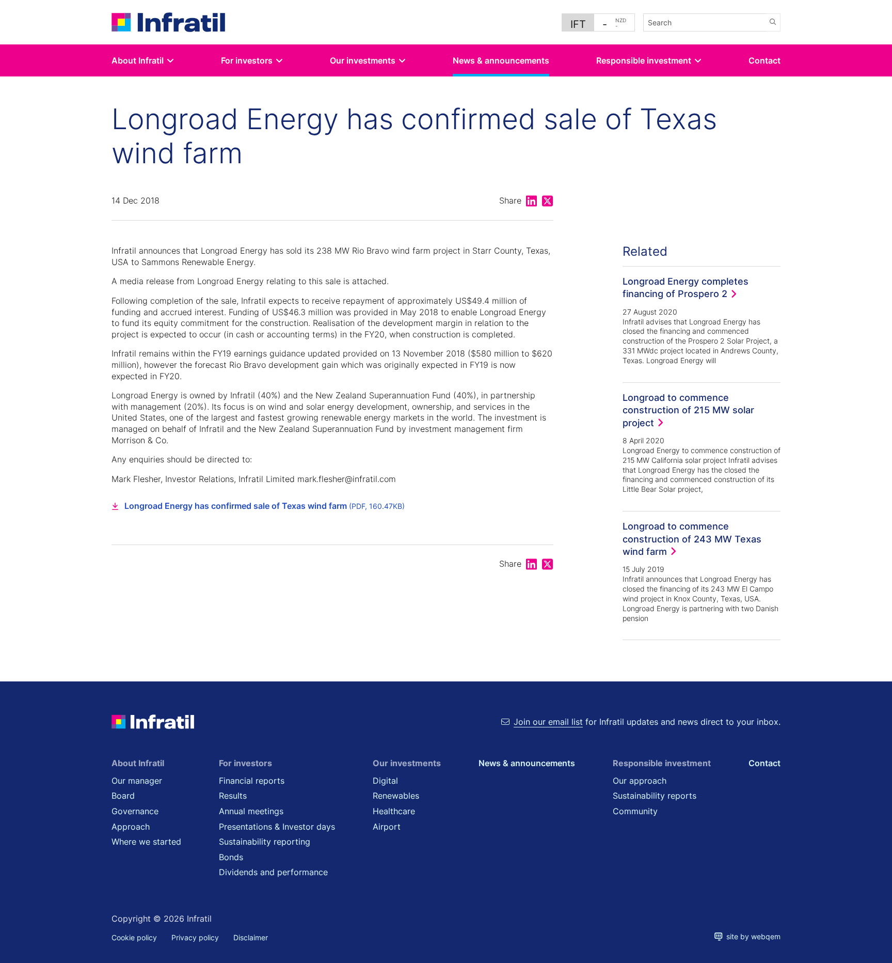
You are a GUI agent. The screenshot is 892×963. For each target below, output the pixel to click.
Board (123, 795)
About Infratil (138, 60)
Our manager (137, 780)
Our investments (362, 60)
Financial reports (251, 780)
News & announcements (501, 60)
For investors (247, 60)
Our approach (639, 780)
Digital (385, 780)
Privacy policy (195, 937)
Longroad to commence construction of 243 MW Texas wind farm (692, 538)
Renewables (396, 795)
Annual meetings (251, 811)
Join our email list (548, 721)
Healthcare (394, 811)
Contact (764, 60)
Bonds (231, 857)
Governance (135, 811)
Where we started (146, 841)
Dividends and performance (273, 872)
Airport (387, 826)
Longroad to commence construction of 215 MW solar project (688, 410)
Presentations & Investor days (277, 826)
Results (233, 795)
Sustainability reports (654, 795)
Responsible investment (643, 60)
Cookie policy (134, 937)
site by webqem (751, 936)
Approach (131, 826)
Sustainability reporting (264, 841)
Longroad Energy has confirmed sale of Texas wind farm (264, 505)
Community (635, 811)
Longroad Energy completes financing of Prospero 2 (685, 287)
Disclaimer (250, 937)
